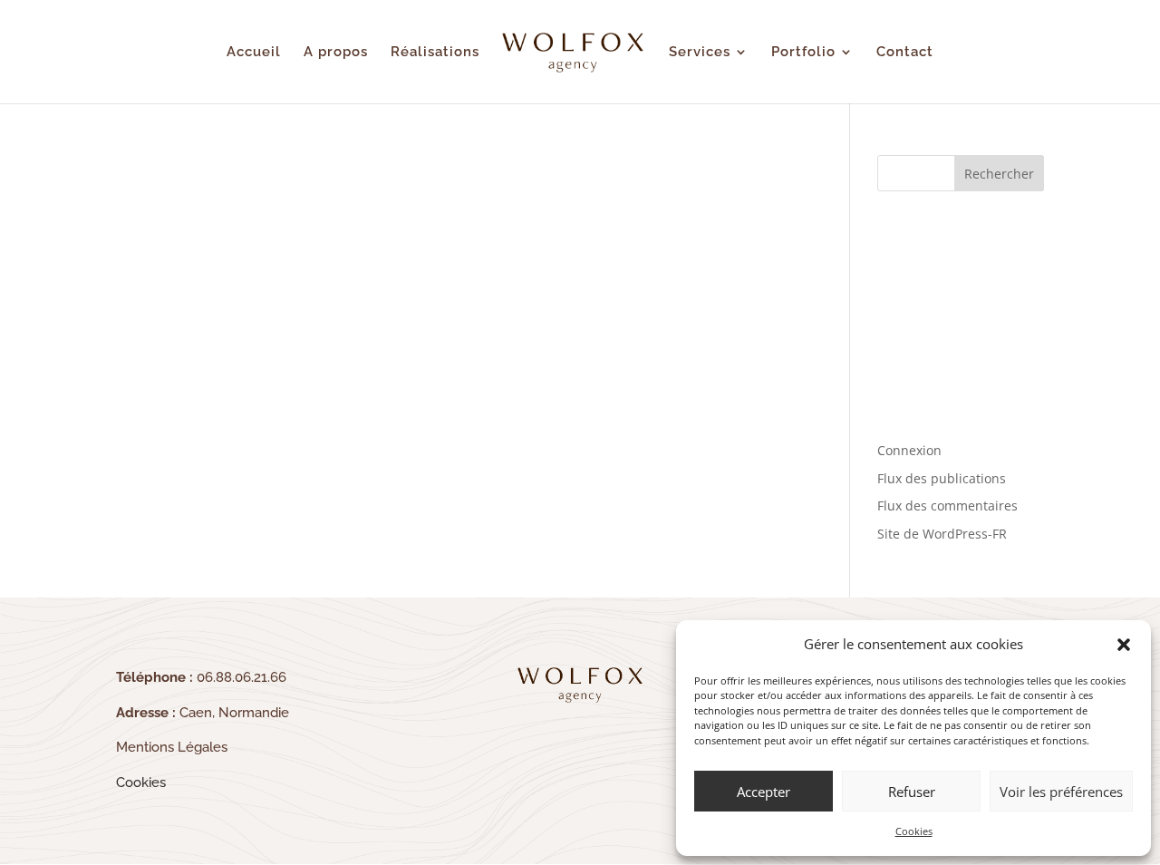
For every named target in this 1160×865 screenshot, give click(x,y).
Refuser (911, 791)
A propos (336, 52)
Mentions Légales (171, 747)
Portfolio (803, 52)
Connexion (909, 450)
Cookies (914, 831)
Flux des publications (941, 478)
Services (699, 52)
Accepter (763, 791)
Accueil (254, 52)
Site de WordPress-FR (942, 533)
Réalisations (435, 52)
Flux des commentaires (947, 505)
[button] (1124, 645)
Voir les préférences (1061, 791)
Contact (904, 52)
